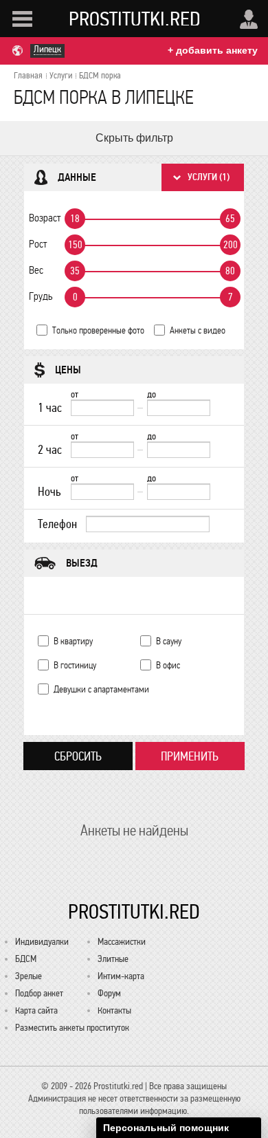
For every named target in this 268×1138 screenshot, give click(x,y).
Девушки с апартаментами (101, 689)
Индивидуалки (42, 942)
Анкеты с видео (197, 330)
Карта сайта (36, 1010)
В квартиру (73, 641)
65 (230, 218)
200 (230, 245)
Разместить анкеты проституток (72, 1027)
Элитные (113, 959)
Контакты (114, 1010)
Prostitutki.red (135, 18)
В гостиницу (75, 665)
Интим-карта (121, 976)
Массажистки (122, 942)
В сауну (168, 641)
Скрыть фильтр (134, 138)
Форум (109, 993)
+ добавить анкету (213, 50)
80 (230, 271)
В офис (168, 665)
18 (75, 218)
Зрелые (28, 976)
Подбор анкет (39, 993)
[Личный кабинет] (249, 19)
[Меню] (22, 19)
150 (75, 245)
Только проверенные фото (98, 330)
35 (75, 271)
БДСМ (25, 959)
